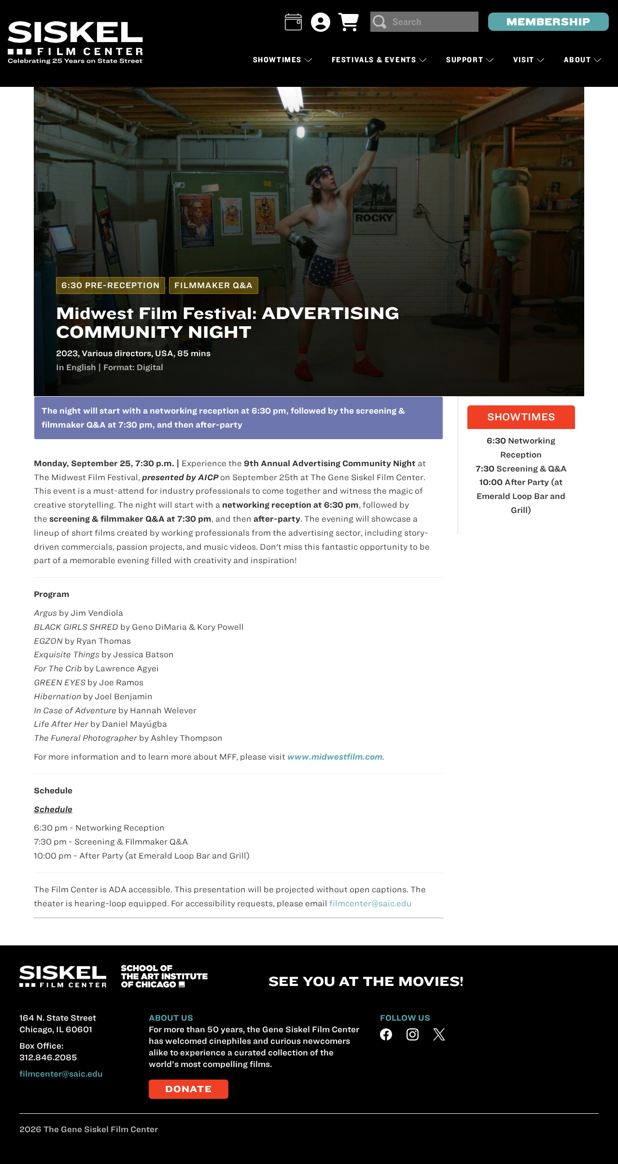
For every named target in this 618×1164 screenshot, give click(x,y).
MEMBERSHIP (548, 21)
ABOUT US (171, 1017)
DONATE (188, 1089)
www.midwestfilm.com (334, 756)
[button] (293, 22)
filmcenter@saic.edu (370, 903)
